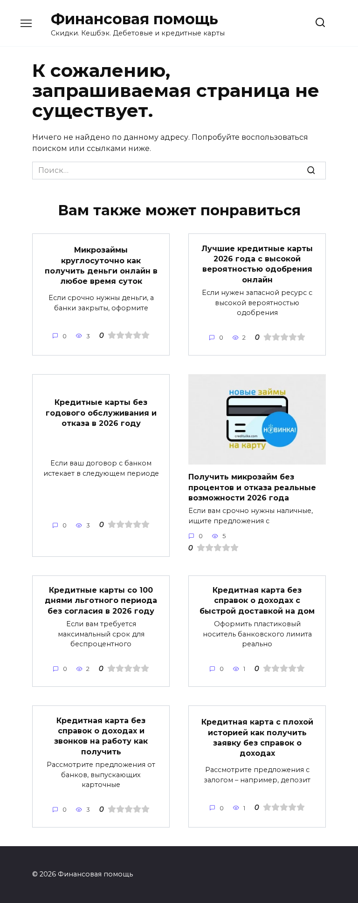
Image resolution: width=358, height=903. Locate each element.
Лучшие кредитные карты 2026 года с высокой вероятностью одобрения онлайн (257, 264)
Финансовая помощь (134, 19)
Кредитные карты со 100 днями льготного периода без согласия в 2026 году (101, 601)
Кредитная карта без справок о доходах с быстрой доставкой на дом (257, 601)
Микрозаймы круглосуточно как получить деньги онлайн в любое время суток (101, 266)
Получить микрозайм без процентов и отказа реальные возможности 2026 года (252, 487)
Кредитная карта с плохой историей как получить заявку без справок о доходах (257, 738)
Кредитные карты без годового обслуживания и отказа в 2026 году (101, 413)
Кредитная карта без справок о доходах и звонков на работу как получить (101, 736)
